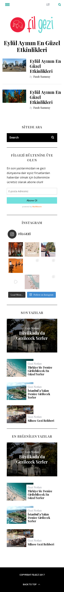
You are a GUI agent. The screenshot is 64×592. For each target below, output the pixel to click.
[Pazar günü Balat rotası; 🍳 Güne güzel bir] (32, 282)
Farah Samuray (41, 76)
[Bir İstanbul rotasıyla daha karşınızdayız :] (48, 265)
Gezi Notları (32, 328)
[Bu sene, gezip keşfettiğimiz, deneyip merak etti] (16, 265)
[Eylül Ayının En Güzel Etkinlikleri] (14, 65)
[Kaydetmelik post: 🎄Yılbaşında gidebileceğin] (16, 282)
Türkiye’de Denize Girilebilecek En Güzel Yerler (40, 371)
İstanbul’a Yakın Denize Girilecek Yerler (39, 394)
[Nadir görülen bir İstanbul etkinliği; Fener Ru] (48, 282)
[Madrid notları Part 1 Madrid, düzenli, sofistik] (32, 265)
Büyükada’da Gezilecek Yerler (32, 335)
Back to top (30, 584)
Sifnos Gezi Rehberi (41, 420)
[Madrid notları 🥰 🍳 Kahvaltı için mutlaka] (48, 249)
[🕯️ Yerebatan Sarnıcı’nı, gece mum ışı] (16, 249)
